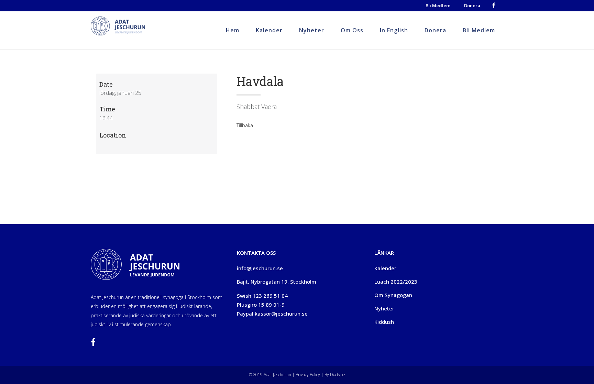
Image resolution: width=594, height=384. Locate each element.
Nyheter (384, 308)
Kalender (385, 268)
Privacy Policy (307, 374)
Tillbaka (244, 125)
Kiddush (384, 321)
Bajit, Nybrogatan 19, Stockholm (276, 281)
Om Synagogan (393, 295)
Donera (472, 5)
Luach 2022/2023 (395, 281)
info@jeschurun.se (260, 268)
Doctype (337, 374)
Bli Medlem (438, 5)
